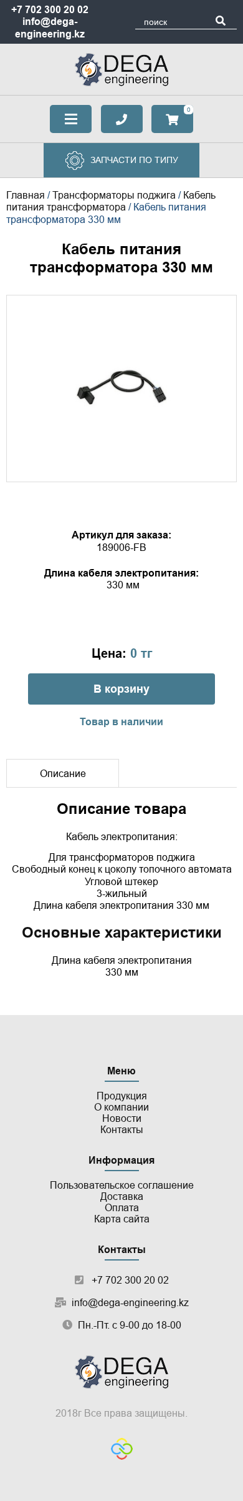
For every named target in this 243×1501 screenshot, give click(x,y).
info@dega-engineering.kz (130, 1302)
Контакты (121, 1129)
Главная (25, 195)
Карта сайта (122, 1219)
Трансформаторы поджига (114, 195)
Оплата (122, 1207)
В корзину (121, 689)
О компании (121, 1107)
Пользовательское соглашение (122, 1185)
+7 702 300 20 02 (49, 9)
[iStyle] (122, 1450)
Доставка (121, 1196)
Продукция (122, 1096)
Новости (121, 1118)
